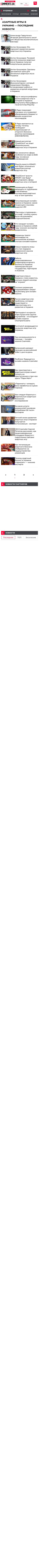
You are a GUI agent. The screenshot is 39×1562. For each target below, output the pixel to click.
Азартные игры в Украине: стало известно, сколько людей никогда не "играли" (26, 279)
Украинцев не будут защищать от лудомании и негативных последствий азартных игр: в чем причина (26, 191)
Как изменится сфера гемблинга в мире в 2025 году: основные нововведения (26, 156)
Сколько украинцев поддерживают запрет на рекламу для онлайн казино (25, 290)
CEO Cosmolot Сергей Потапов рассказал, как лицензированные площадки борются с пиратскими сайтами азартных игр (25, 434)
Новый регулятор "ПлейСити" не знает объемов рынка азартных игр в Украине (26, 144)
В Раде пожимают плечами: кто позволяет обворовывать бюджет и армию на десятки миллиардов (26, 114)
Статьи (16, 14)
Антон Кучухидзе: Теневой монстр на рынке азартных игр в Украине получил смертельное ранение (22, 61)
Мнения (34, 14)
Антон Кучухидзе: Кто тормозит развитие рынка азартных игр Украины (22, 49)
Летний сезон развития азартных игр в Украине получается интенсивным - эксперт (26, 421)
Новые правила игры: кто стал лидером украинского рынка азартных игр (25, 250)
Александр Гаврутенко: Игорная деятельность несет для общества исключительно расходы (24, 39)
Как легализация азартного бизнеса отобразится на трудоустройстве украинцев (23, 449)
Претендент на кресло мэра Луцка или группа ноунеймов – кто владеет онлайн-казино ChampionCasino (26, 316)
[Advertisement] (19, 505)
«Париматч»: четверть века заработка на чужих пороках (26, 386)
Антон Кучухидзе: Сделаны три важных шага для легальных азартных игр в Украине (22, 72)
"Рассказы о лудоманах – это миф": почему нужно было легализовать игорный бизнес (26, 215)
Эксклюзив (6, 14)
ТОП (19, 537)
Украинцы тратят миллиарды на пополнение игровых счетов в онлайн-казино (26, 238)
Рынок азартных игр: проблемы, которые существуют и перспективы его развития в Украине (24, 303)
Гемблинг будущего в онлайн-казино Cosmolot (26, 360)
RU (26, 3)
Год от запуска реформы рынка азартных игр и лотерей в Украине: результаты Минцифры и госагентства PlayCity (26, 101)
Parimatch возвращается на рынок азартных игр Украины (26, 328)
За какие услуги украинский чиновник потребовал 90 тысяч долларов (25, 409)
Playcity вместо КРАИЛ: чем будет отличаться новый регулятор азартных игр (25, 167)
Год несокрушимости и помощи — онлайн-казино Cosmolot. (25, 339)
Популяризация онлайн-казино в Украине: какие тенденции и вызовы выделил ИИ (26, 204)
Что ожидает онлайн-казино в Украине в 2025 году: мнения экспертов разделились (26, 227)
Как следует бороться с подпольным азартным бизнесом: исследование (25, 398)
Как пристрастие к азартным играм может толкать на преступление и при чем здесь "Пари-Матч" (26, 374)
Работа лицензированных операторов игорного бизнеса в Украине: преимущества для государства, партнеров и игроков (26, 264)
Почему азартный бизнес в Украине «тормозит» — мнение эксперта (25, 461)
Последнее (8, 537)
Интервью (24, 14)
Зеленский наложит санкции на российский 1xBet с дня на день (26, 350)
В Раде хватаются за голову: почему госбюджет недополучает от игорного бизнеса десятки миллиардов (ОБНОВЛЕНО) (24, 130)
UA (21, 4)
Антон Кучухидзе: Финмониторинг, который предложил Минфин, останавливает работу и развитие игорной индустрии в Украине (24, 86)
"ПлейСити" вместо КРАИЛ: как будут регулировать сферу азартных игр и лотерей (26, 179)
